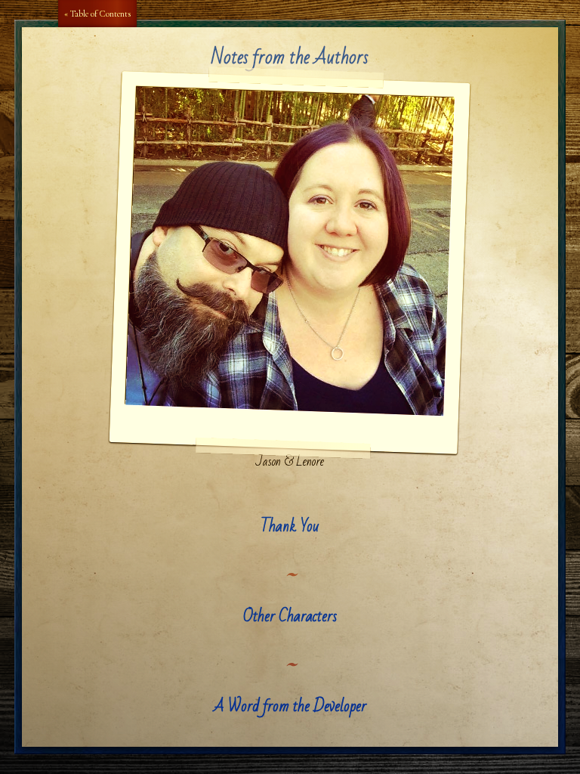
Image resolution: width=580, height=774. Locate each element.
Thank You (290, 526)
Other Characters (290, 616)
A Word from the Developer (290, 706)
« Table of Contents (97, 13)
